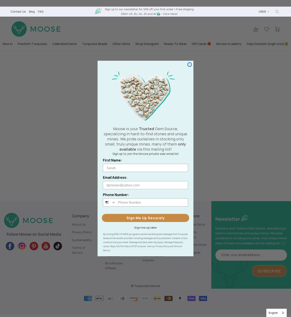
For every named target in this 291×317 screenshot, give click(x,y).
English (273, 313)
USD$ (262, 11)
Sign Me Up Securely (146, 218)
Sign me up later (145, 227)
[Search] (277, 11)
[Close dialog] (189, 64)
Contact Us (18, 11)
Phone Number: (116, 194)
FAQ (40, 11)
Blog (32, 11)
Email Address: (115, 177)
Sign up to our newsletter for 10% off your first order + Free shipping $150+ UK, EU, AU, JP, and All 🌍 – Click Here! (149, 11)
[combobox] (276, 313)
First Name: (112, 160)
